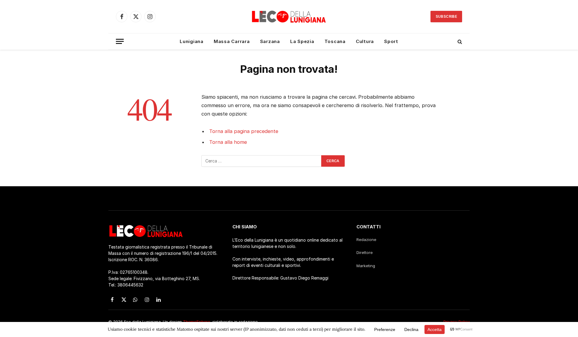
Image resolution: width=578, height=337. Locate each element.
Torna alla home (228, 142)
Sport (391, 41)
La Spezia (302, 41)
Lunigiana (192, 41)
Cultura (365, 41)
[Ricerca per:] (261, 161)
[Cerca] (459, 41)
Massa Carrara (232, 41)
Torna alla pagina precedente (243, 131)
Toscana (335, 41)
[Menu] (120, 41)
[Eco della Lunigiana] (289, 16)
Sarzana (270, 41)
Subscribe (446, 16)
